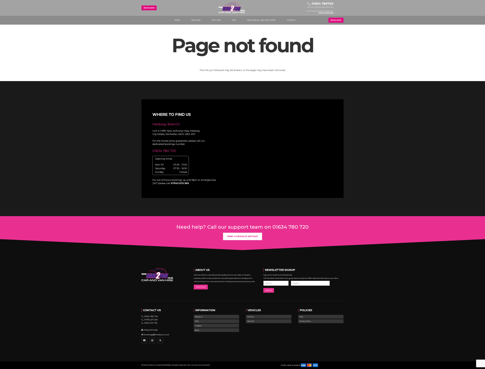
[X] (160, 340)
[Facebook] (144, 340)
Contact (198, 326)
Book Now (149, 8)
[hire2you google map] (284, 148)
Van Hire (250, 321)
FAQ (197, 321)
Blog (197, 330)
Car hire (250, 317)
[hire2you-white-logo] (232, 8)
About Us (198, 317)
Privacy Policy (305, 321)
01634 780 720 (164, 151)
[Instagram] (152, 340)
